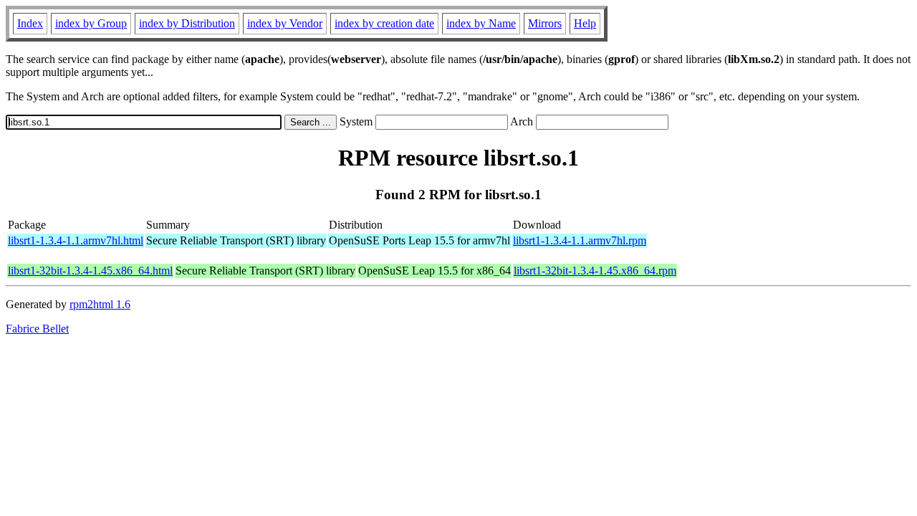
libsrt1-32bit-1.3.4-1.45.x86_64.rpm (595, 270)
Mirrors (545, 23)
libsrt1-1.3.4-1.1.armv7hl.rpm (579, 240)
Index (30, 23)
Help (585, 23)
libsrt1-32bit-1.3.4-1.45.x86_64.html (90, 270)
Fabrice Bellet (37, 328)
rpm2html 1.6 (99, 304)
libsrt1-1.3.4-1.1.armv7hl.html (75, 240)
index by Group (91, 23)
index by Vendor (284, 23)
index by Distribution (187, 23)
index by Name (481, 23)
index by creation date (384, 23)
